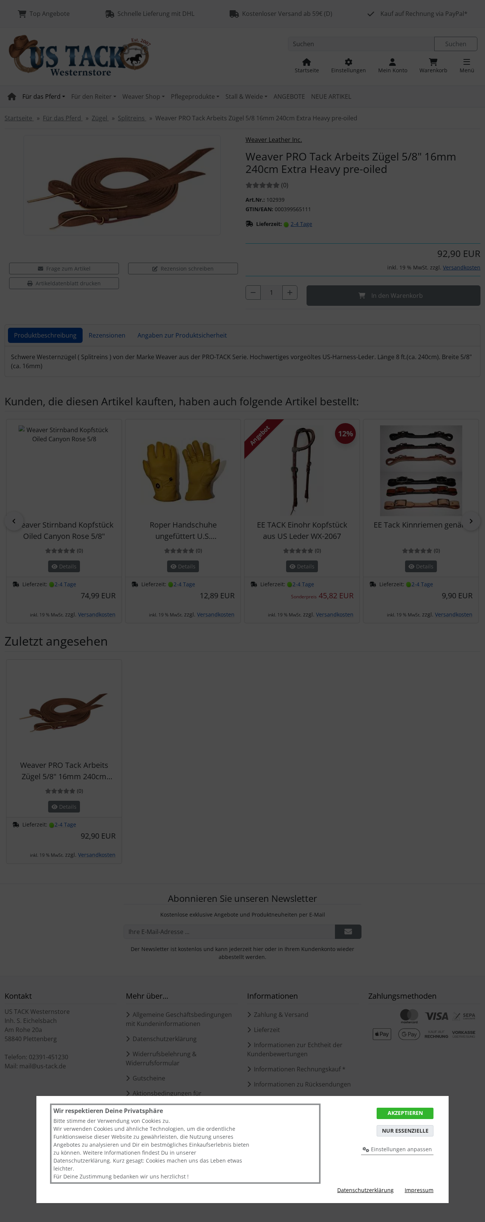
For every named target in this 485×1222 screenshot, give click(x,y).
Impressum (419, 1190)
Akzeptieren (405, 1112)
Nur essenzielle (405, 1130)
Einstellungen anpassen (400, 1149)
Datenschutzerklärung (365, 1190)
